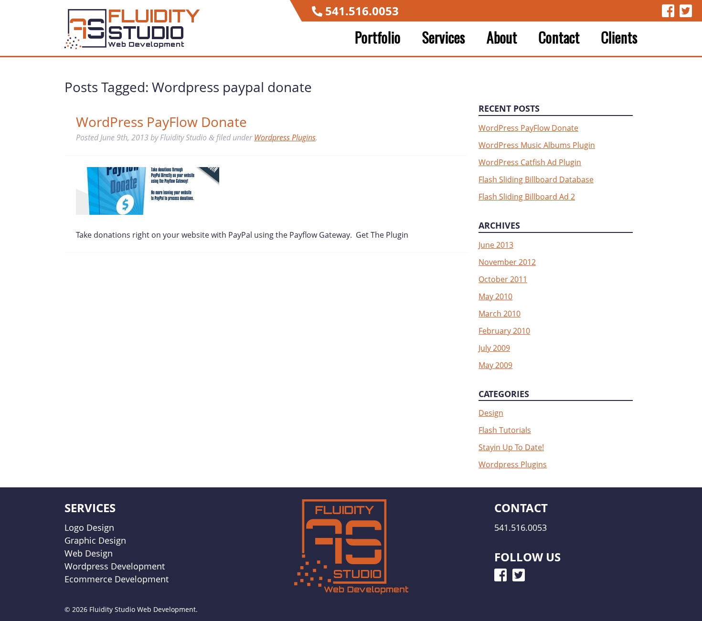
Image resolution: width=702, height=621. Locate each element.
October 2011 (503, 279)
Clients (619, 37)
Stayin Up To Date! (511, 447)
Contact (559, 37)
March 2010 (500, 313)
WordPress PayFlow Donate (161, 122)
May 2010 (495, 296)
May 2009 (495, 365)
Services (443, 37)
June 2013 (496, 245)
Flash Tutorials (505, 430)
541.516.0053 (362, 11)
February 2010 (504, 331)
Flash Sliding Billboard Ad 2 (527, 196)
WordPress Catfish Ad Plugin (530, 162)
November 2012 (507, 262)
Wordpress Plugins (285, 137)
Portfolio (378, 37)
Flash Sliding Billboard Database (536, 179)
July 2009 (494, 348)
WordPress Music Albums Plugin (537, 145)
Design (491, 413)
